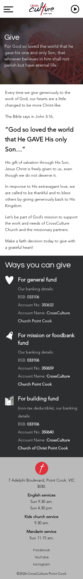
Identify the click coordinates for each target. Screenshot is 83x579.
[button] (8, 9)
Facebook (41, 550)
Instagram (41, 564)
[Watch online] (76, 9)
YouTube (42, 557)
